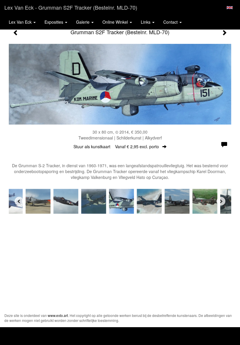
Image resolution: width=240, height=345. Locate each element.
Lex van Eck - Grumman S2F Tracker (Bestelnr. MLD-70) (70, 7)
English (229, 7)
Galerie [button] (83, 22)
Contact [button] (171, 22)
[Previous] (19, 201)
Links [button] (146, 22)
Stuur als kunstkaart (116, 146)
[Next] (221, 201)
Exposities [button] (54, 22)
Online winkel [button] (115, 22)
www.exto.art (58, 315)
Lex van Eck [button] (21, 22)
